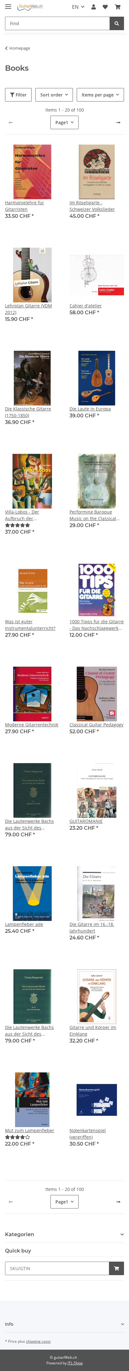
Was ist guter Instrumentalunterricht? (30, 625)
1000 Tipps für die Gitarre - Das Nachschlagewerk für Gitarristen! (97, 625)
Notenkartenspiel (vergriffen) (88, 1133)
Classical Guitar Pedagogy (96, 725)
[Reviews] (17, 525)
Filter (20, 95)
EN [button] (75, 6)
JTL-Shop (75, 1363)
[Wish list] (105, 7)
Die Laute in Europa (90, 409)
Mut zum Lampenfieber (29, 1130)
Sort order (51, 95)
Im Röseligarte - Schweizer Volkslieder (92, 206)
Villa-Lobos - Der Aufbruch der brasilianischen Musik (28, 515)
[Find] (117, 23)
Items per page (98, 95)
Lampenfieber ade (24, 924)
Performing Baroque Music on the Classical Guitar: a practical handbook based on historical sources (93, 515)
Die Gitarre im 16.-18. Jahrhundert (92, 927)
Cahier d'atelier (86, 306)
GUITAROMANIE (86, 821)
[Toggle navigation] (8, 4)
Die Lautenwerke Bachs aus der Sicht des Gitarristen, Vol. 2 (29, 1030)
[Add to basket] (116, 1268)
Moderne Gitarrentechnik (31, 725)
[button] (93, 7)
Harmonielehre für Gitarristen (24, 206)
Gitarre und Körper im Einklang (93, 1030)
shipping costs (38, 1341)
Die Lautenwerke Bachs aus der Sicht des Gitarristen (29, 824)
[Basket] (117, 7)
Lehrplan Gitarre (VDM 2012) (28, 309)
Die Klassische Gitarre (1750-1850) (28, 412)
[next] (118, 122)
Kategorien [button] (19, 1234)
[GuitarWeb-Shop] (30, 7)
